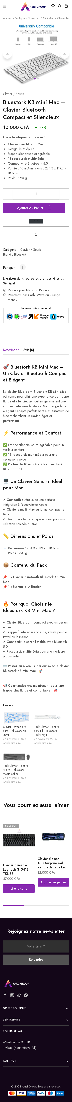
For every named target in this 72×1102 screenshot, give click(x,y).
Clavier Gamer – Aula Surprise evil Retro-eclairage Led (52, 863)
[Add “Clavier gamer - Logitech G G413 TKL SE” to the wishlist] (27, 834)
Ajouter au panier (30, 208)
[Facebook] (5, 995)
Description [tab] (11, 350)
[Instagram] (12, 996)
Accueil (7, 18)
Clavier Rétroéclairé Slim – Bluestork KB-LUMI (15, 731)
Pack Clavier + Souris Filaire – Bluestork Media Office (15, 770)
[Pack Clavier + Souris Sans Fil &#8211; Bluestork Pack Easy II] (47, 717)
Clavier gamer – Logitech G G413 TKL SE (15, 869)
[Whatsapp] (26, 996)
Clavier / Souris (13, 94)
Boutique (20, 18)
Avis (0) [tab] (28, 350)
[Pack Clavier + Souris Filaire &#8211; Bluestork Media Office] (16, 756)
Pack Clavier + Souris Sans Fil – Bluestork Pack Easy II (46, 731)
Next (64, 54)
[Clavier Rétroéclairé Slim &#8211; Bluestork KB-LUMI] (16, 717)
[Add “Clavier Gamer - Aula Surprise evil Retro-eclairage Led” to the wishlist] (61, 834)
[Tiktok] (19, 996)
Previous (7, 54)
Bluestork (20, 254)
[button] (36, 235)
